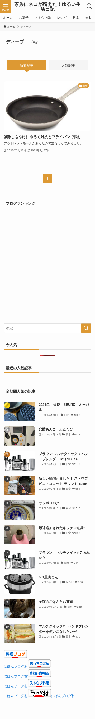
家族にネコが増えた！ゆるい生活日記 (47, 6)
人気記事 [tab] (68, 65)
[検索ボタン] (89, 6)
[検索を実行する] (86, 328)
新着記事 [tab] (27, 65)
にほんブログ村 (16, 666)
